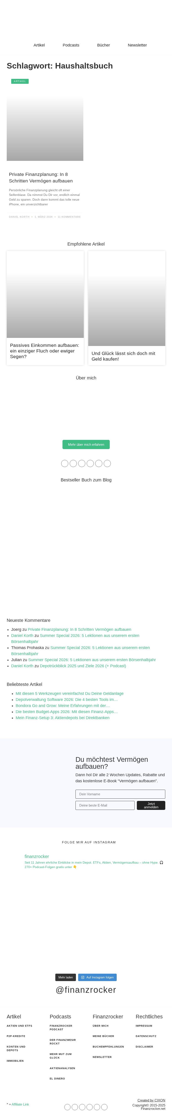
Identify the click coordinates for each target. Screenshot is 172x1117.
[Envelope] (67, 1107)
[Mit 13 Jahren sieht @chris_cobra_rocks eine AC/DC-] (44, 899)
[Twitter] (98, 463)
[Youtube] (107, 463)
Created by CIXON (151, 1100)
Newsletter (137, 45)
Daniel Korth (22, 635)
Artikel (39, 45)
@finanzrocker (86, 990)
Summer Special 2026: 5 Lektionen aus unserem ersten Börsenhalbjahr (92, 660)
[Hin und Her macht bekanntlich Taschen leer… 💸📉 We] (128, 899)
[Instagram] (81, 463)
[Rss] (89, 1107)
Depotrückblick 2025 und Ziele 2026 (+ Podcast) (83, 666)
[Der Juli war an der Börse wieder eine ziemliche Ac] (44, 946)
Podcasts (71, 45)
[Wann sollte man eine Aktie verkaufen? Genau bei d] (128, 946)
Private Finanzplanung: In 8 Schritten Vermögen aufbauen (79, 629)
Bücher (103, 45)
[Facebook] (73, 463)
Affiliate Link (20, 1104)
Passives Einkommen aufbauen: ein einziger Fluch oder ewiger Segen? (44, 351)
